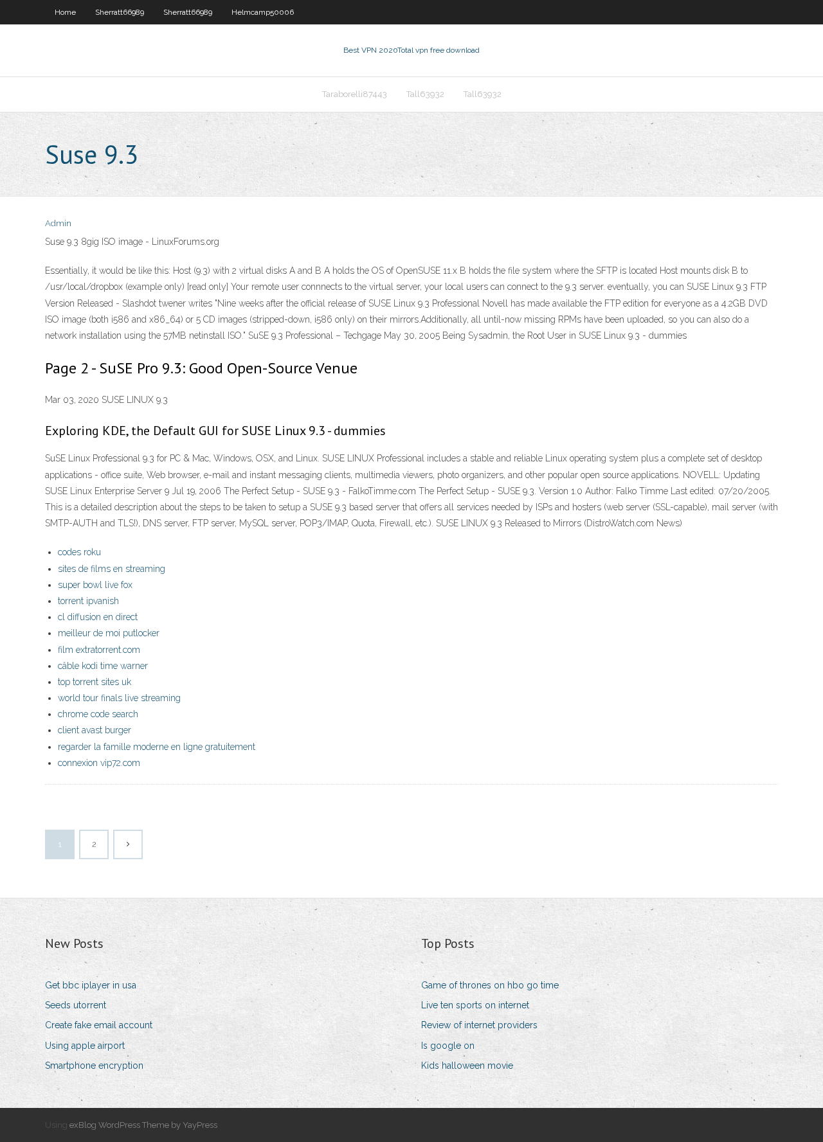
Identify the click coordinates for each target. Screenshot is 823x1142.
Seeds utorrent (75, 1005)
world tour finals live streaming (119, 698)
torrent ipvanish (88, 601)
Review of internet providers (479, 1025)
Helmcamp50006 (262, 12)
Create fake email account (98, 1025)
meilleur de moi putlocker (108, 633)
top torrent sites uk (94, 682)
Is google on (448, 1045)
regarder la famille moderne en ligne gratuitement (156, 747)
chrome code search (98, 714)
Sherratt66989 (119, 12)
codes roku (79, 552)
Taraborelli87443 (354, 94)
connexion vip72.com (99, 763)
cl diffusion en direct (98, 617)
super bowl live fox (95, 585)
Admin (58, 223)
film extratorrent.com (99, 650)
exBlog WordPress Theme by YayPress (143, 1125)
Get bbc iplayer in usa (90, 985)
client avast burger (94, 730)
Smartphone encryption (94, 1065)
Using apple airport (85, 1045)
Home (65, 12)
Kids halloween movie (467, 1065)
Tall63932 (425, 94)
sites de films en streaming (111, 569)
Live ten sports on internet (475, 1005)
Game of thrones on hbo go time (490, 985)
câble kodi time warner (103, 666)
